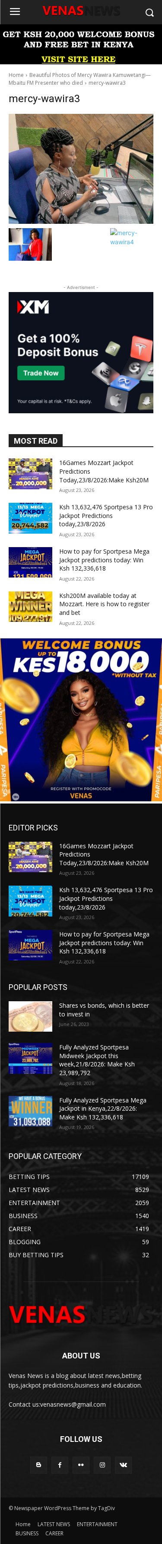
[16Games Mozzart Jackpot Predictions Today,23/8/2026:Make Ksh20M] (30, 473)
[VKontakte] (123, 1465)
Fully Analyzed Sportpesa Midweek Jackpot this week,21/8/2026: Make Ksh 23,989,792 (97, 1060)
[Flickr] (81, 1465)
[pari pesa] (81, 799)
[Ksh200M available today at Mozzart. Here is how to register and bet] (30, 606)
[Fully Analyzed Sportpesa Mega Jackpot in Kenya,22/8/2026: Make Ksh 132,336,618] (30, 1111)
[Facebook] (59, 1465)
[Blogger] (38, 1465)
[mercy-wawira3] (81, 169)
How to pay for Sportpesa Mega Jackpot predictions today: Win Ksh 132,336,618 (104, 559)
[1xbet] (81, 62)
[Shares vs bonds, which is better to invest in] (30, 1016)
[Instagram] (102, 1465)
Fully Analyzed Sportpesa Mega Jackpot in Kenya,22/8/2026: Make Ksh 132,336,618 (102, 1108)
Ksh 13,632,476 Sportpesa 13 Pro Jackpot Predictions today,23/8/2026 (106, 515)
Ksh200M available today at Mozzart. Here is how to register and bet (104, 604)
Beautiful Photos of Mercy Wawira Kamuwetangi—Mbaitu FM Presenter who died (80, 78)
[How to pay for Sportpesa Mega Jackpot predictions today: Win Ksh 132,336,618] (30, 562)
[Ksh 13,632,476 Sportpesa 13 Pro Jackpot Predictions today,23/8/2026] (30, 518)
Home (16, 75)
